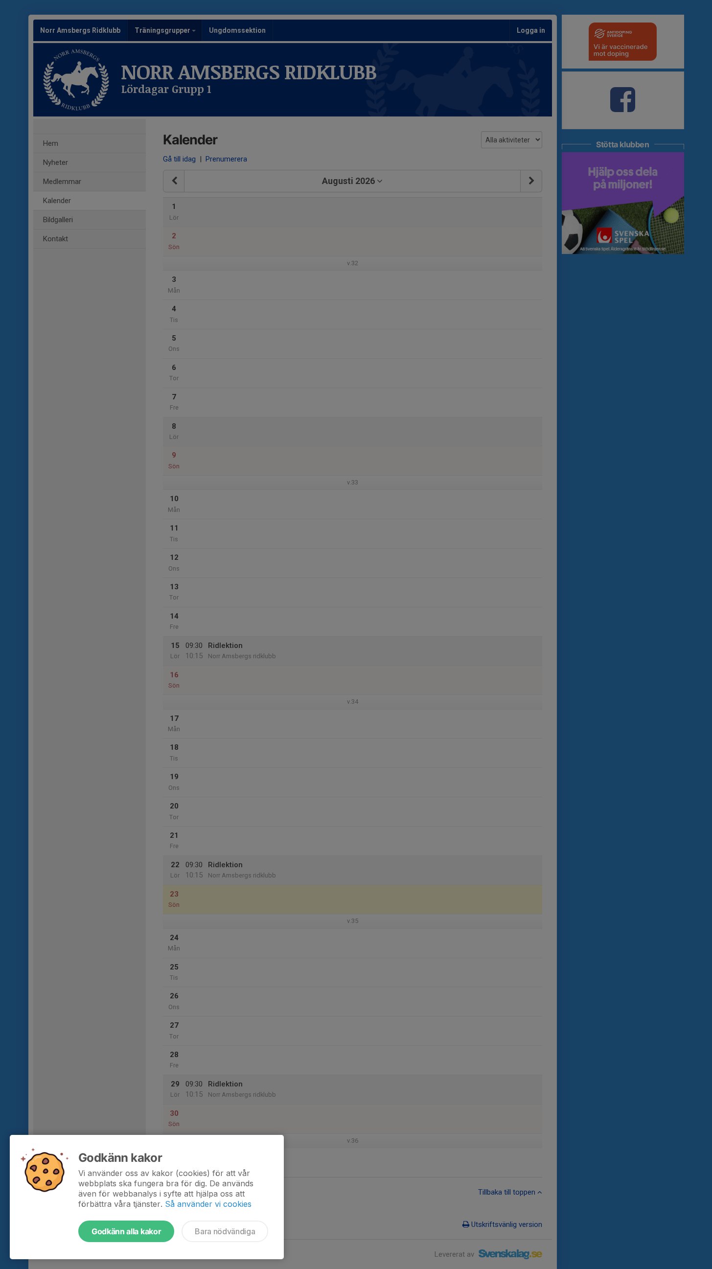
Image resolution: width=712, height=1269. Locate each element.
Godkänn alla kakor (126, 1231)
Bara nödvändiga (225, 1231)
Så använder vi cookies (208, 1204)
